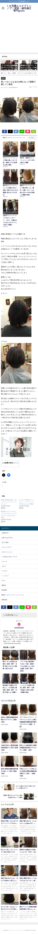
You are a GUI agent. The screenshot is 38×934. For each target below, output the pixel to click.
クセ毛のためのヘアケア (9, 556)
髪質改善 (4, 599)
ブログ (4, 566)
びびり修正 (5, 542)
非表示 (16, 463)
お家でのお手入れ (7, 537)
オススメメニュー (7, 552)
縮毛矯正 (4, 590)
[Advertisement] (19, 34)
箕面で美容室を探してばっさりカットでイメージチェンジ (9, 502)
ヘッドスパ (5, 575)
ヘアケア (4, 571)
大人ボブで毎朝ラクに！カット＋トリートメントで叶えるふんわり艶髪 (27, 502)
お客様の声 (5, 533)
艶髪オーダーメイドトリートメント (13, 595)
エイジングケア (6, 547)
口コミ (4, 580)
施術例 (3, 78)
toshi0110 (19, 628)
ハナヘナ (4, 561)
